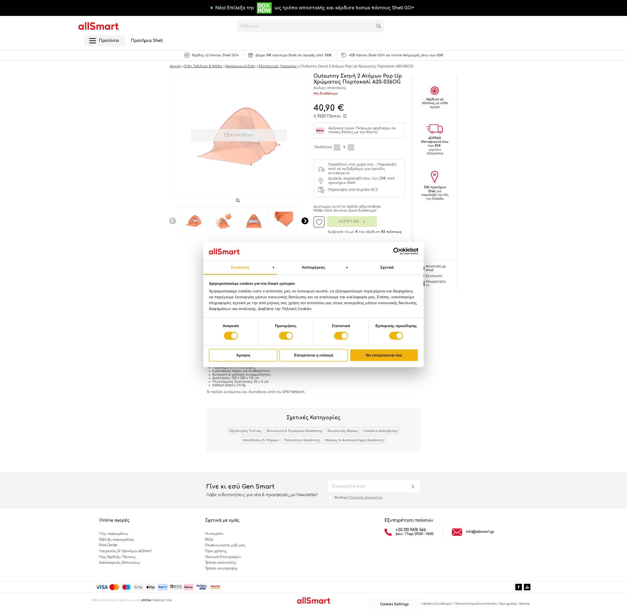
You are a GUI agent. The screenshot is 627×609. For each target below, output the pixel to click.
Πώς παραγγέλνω (113, 534)
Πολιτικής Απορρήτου (366, 497)
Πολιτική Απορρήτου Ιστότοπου (475, 603)
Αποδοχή (358, 497)
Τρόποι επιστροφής (221, 568)
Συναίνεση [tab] (240, 267)
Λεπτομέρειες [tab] (313, 267)
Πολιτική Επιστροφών (223, 557)
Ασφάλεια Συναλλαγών (436, 603)
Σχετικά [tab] (387, 267)
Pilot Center (108, 545)
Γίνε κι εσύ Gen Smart (262, 490)
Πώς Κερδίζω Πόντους (117, 557)
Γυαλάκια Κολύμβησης (381, 431)
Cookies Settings (394, 604)
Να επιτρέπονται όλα (384, 355)
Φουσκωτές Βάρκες (342, 431)
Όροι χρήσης (216, 551)
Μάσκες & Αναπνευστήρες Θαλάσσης (354, 440)
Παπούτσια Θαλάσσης (302, 440)
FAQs (209, 539)
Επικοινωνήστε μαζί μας (225, 545)
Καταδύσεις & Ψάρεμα (261, 440)
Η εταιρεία (214, 534)
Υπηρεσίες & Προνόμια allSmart (125, 551)
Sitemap (524, 603)
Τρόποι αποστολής (220, 562)
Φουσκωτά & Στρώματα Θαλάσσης (294, 431)
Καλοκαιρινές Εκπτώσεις (119, 562)
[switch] (286, 336)
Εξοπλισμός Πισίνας (245, 431)
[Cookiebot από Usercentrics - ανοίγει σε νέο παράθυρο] (396, 251)
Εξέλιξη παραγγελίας (116, 539)
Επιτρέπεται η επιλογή (313, 355)
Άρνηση (243, 355)
